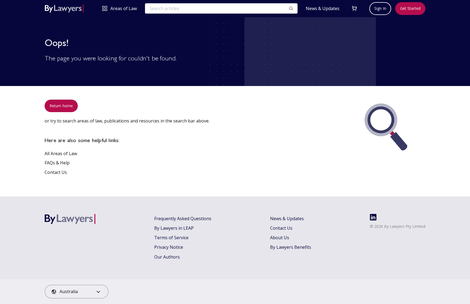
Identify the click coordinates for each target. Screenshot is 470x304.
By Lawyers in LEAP (174, 228)
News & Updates (322, 8)
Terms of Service (171, 238)
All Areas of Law (61, 153)
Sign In (380, 8)
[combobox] (77, 292)
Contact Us (56, 172)
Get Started (410, 8)
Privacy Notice (168, 247)
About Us (279, 238)
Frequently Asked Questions (182, 219)
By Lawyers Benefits (290, 247)
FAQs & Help (57, 163)
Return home (61, 105)
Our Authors (167, 257)
